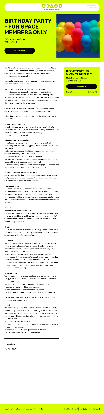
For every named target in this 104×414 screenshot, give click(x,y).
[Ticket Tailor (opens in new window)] (82, 409)
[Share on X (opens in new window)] (93, 92)
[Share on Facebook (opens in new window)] (89, 92)
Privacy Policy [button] (39, 409)
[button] (23, 409)
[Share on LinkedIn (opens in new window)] (96, 92)
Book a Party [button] (19, 51)
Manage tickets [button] (92, 7)
